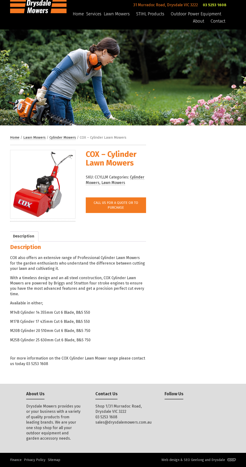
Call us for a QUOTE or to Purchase (116, 205)
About (198, 21)
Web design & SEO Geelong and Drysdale (193, 460)
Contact (218, 21)
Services (93, 14)
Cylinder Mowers (62, 137)
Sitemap (54, 460)
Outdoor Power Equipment (196, 14)
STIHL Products (150, 14)
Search (233, 29)
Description (23, 236)
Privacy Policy (34, 460)
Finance (16, 460)
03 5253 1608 (214, 5)
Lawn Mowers (117, 14)
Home (78, 14)
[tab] (23, 236)
